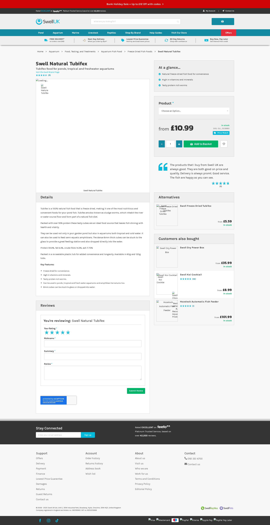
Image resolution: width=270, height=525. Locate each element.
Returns (40, 489)
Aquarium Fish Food (112, 51)
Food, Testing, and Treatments (80, 51)
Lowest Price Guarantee (49, 478)
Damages (41, 483)
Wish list (90, 473)
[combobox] (133, 21)
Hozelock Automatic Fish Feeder (199, 301)
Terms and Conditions (147, 478)
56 (194, 279)
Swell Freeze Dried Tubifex (195, 205)
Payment (41, 468)
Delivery (40, 463)
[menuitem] (41, 32)
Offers (39, 458)
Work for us (141, 473)
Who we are (141, 468)
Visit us (139, 463)
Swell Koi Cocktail (191, 274)
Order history (93, 458)
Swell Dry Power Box (192, 247)
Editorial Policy (143, 489)
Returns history (94, 463)
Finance (40, 473)
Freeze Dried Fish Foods (140, 51)
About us (140, 458)
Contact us (42, 499)
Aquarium (54, 51)
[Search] (177, 21)
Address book (93, 468)
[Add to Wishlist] (223, 144)
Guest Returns (44, 494)
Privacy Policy (142, 483)
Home (40, 51)
